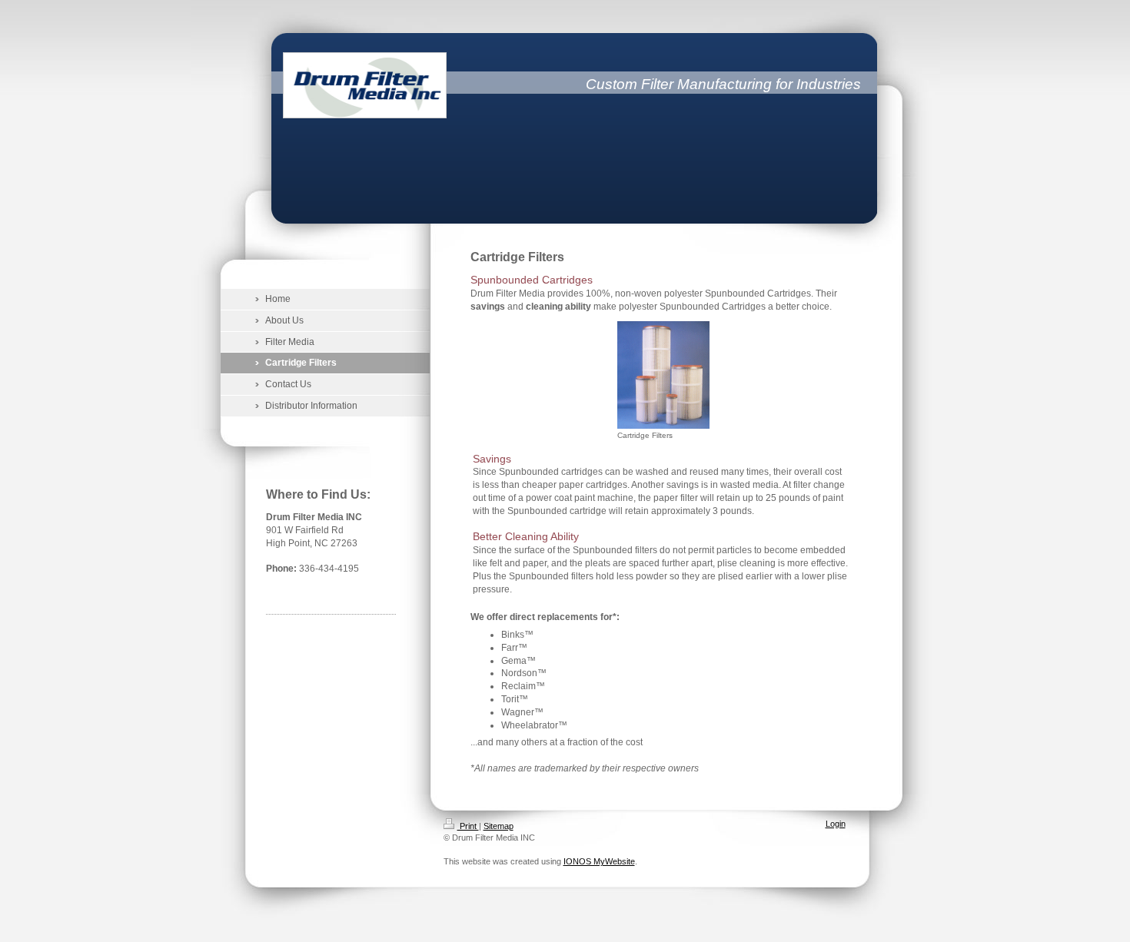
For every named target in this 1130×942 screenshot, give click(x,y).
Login (836, 823)
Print (468, 826)
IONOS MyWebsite (599, 861)
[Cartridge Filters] (663, 375)
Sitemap (498, 826)
